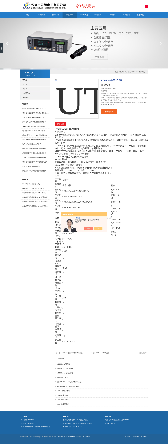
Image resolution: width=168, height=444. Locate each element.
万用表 (128, 72)
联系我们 (140, 15)
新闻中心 (55, 15)
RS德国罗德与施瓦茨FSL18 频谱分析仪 (35, 201)
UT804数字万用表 (63, 395)
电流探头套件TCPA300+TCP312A (33, 188)
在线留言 (112, 15)
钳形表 (25, 89)
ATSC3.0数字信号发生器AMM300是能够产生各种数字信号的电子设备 (35, 153)
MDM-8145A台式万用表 (65, 373)
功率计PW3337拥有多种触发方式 (33, 117)
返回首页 (128, 436)
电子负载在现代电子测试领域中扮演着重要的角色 (35, 148)
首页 (27, 15)
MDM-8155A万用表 (63, 364)
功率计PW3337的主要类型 (31, 166)
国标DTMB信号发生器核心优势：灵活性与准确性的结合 (35, 108)
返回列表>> (143, 353)
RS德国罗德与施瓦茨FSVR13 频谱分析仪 (35, 193)
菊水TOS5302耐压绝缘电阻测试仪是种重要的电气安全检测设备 (35, 140)
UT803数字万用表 (63, 400)
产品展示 (69, 15)
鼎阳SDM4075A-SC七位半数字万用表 (69, 382)
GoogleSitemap (71, 436)
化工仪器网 (86, 436)
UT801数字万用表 (63, 404)
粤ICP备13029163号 (61, 436)
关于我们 (41, 15)
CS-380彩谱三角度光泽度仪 (31, 184)
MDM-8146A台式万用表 (65, 368)
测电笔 (25, 84)
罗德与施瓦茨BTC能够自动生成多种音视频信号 (35, 122)
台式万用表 (26, 93)
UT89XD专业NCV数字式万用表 (72, 353)
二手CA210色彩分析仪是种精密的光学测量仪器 (35, 157)
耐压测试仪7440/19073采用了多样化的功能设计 (35, 131)
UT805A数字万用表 (63, 391)
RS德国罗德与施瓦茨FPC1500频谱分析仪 (35, 206)
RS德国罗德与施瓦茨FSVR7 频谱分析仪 (35, 197)
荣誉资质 (98, 15)
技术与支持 (84, 15)
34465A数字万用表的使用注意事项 (33, 126)
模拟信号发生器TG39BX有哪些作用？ (34, 162)
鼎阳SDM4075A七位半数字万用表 (68, 386)
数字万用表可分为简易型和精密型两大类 (35, 171)
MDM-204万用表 (62, 377)
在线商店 (126, 15)
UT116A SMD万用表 (102, 353)
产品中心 (122, 72)
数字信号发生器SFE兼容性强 (31, 144)
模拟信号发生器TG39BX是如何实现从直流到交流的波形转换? (35, 113)
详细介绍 (60, 124)
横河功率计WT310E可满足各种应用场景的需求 (35, 135)
